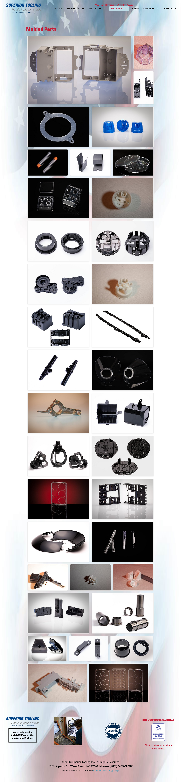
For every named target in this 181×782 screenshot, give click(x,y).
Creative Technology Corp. (106, 770)
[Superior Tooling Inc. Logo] (23, 8)
